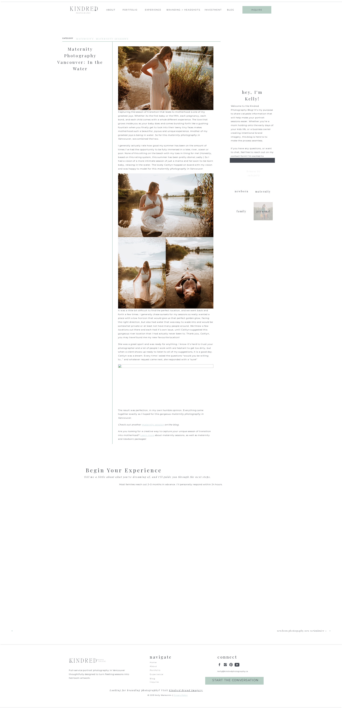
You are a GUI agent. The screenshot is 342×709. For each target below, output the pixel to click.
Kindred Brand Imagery (186, 690)
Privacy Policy (180, 695)
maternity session (153, 424)
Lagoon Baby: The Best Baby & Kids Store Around (46, 630)
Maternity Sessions (112, 38)
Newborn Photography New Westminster (300, 630)
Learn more (147, 435)
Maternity (85, 38)
